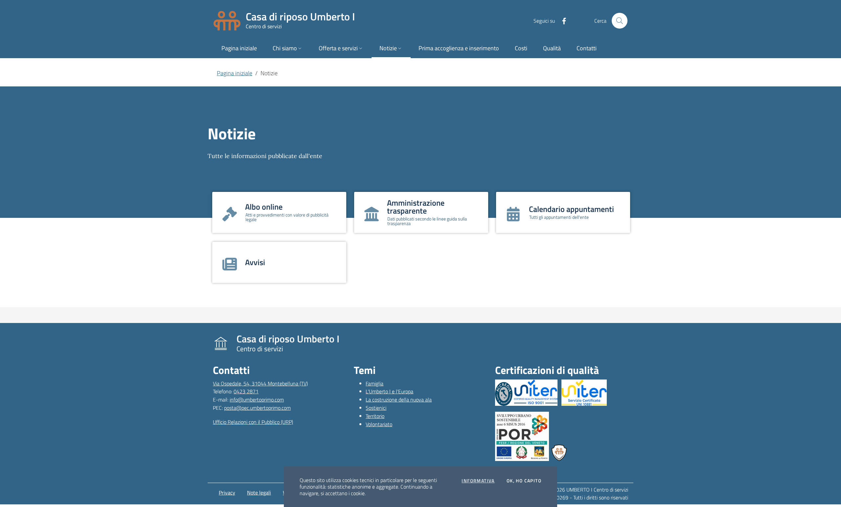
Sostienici (376, 408)
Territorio (375, 416)
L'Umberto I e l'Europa (389, 391)
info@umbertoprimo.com (257, 399)
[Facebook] (561, 20)
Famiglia (374, 383)
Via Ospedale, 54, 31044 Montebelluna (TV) (260, 383)
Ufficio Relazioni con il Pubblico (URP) (253, 422)
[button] (288, 48)
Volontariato (379, 424)
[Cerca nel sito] (619, 21)
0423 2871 (246, 391)
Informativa (478, 480)
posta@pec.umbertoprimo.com (257, 408)
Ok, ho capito (524, 480)
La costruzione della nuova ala (399, 399)
